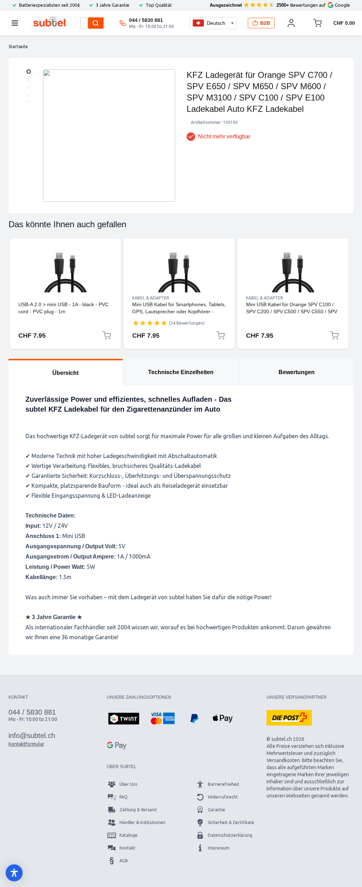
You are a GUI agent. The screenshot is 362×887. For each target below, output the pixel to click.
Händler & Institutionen (142, 822)
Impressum (218, 848)
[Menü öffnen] (16, 23)
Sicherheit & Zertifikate (231, 822)
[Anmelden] (291, 23)
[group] (150, 322)
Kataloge (128, 835)
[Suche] (96, 23)
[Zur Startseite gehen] (49, 21)
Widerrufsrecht (223, 797)
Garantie (216, 809)
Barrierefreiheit (223, 784)
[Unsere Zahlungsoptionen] (124, 719)
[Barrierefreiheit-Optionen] (14, 872)
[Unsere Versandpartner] (289, 718)
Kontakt (127, 848)
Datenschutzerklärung (230, 835)
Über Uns (128, 784)
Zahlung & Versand (138, 809)
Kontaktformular (26, 744)
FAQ (123, 797)
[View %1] (29, 71)
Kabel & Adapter (150, 298)
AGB (123, 860)
